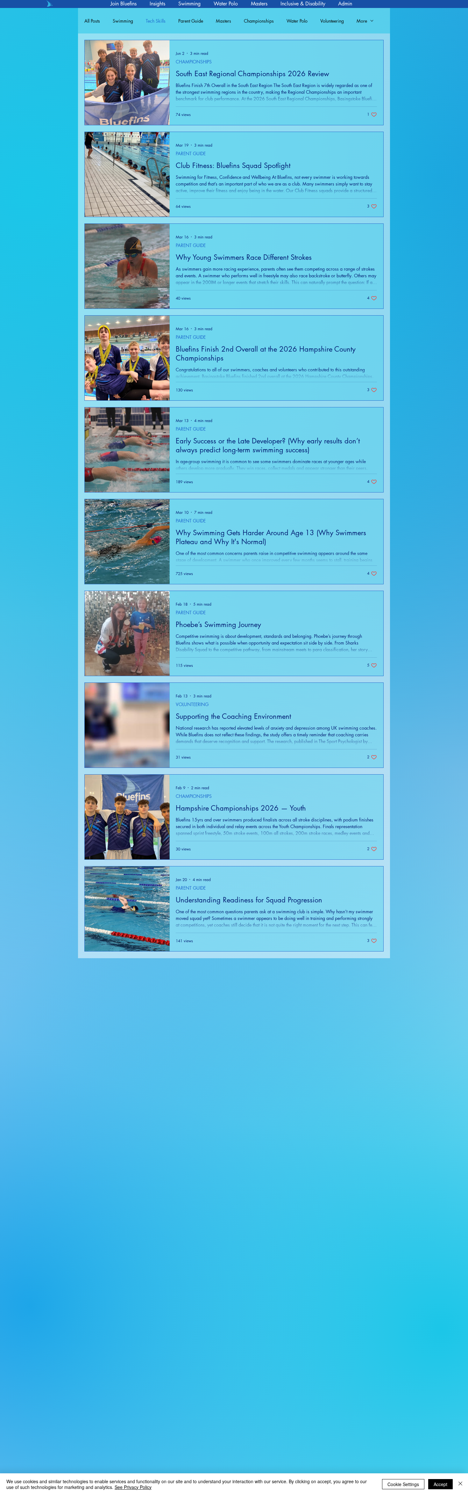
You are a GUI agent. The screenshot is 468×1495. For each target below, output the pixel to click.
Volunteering (332, 21)
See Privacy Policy (133, 1487)
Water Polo (297, 21)
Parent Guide (190, 21)
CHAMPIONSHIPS (194, 62)
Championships (259, 21)
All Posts (92, 21)
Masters (223, 21)
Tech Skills (156, 21)
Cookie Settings (403, 1484)
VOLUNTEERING (192, 704)
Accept (440, 1484)
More (362, 21)
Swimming (123, 21)
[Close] (460, 1484)
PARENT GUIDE (191, 153)
